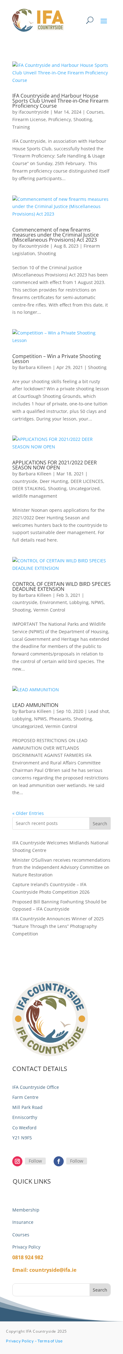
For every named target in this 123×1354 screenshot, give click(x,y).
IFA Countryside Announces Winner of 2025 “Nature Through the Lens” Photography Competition (58, 926)
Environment (53, 602)
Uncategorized (84, 488)
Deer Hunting (54, 481)
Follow (35, 1161)
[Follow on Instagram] (17, 1161)
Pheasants (60, 719)
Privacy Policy (26, 1247)
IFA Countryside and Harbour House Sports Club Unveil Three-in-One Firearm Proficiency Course (60, 100)
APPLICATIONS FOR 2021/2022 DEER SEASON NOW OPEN (54, 465)
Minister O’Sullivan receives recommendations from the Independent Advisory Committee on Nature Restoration (61, 867)
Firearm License (29, 119)
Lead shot (98, 711)
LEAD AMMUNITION (35, 705)
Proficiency (59, 119)
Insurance (22, 1222)
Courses (94, 112)
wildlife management (34, 496)
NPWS (97, 602)
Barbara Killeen (35, 367)
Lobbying (79, 602)
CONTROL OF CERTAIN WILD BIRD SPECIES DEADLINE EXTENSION (61, 586)
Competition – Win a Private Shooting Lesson (56, 359)
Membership (25, 1210)
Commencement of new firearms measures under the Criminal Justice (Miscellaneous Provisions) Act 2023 (55, 234)
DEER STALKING (28, 488)
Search (100, 824)
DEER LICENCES (87, 481)
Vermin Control (49, 610)
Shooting (82, 119)
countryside (24, 481)
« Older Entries (28, 813)
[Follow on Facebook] (59, 1161)
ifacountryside (34, 112)
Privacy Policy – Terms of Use (34, 1341)
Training (21, 127)
